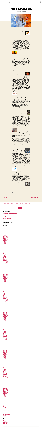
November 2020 (5, 300)
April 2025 (4, 244)
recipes (4, 413)
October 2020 (5, 301)
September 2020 (5, 302)
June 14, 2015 (24, 11)
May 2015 (4, 370)
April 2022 (4, 282)
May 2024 (4, 256)
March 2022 (4, 283)
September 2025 (5, 239)
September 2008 (5, 405)
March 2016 (4, 359)
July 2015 (4, 368)
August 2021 (5, 291)
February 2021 (5, 297)
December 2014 (5, 375)
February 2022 (5, 284)
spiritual (17, 192)
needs (15, 192)
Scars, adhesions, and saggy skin (8, 216)
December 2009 (5, 389)
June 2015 (4, 369)
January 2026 (5, 235)
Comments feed (5, 422)
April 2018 (4, 333)
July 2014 (4, 379)
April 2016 (4, 358)
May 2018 (4, 332)
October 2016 (5, 352)
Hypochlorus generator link (7, 218)
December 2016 (5, 350)
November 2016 (5, 351)
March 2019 (4, 321)
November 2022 (5, 275)
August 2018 (5, 329)
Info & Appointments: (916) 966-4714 (9, 203)
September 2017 (5, 340)
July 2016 (4, 355)
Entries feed (4, 421)
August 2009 (5, 393)
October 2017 (5, 339)
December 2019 (5, 312)
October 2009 (5, 391)
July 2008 (4, 407)
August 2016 (5, 354)
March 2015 (4, 372)
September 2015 (5, 366)
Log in (3, 420)
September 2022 (5, 277)
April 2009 (4, 397)
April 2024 (4, 257)
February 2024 (5, 259)
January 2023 (5, 273)
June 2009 (4, 395)
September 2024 (5, 252)
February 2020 (5, 310)
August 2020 (5, 303)
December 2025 (5, 236)
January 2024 (5, 260)
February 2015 (5, 373)
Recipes (30, 1)
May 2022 (4, 281)
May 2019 (4, 319)
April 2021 (4, 295)
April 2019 (4, 320)
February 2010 (5, 388)
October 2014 (5, 376)
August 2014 (5, 378)
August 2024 (5, 253)
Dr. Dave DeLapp (19, 11)
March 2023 (4, 271)
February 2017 (5, 348)
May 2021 (4, 294)
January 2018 (5, 336)
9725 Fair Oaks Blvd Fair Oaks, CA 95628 (23, 203)
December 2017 (5, 337)
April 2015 (4, 371)
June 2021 (4, 293)
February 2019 (5, 322)
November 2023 (5, 262)
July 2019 (4, 317)
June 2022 (4, 280)
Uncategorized (5, 415)
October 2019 (5, 314)
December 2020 (5, 299)
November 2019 (5, 313)
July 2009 (4, 394)
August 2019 (5, 316)
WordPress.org (5, 423)
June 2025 (4, 242)
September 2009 (5, 392)
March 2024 (4, 258)
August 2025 (5, 240)
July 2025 (4, 241)
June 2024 (4, 255)
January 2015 (5, 374)
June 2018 (4, 331)
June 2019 (4, 318)
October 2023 (5, 263)
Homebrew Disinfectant (6, 219)
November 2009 (5, 390)
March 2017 (4, 347)
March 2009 (4, 398)
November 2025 (5, 237)
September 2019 (5, 315)
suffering (19, 192)
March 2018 (4, 334)
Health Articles (26, 1)
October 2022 (5, 276)
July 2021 (4, 292)
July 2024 (4, 254)
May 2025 (4, 243)
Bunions (4, 215)
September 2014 (5, 377)
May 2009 (4, 396)
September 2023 (5, 264)
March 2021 (4, 296)
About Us (22, 1)
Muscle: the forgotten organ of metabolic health (10, 213)
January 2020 (5, 311)
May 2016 (4, 357)
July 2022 (4, 279)
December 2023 (5, 261)
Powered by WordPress (15, 428)
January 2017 (5, 349)
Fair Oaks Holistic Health (5, 1)
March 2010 (4, 387)
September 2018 (5, 328)
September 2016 (5, 353)
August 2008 (5, 406)
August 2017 (5, 341)
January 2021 (5, 298)
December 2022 (5, 274)
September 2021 (5, 290)
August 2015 (5, 367)
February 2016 (5, 360)
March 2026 (4, 233)
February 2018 (5, 335)
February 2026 (5, 234)
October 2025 (5, 238)
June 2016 (4, 356)
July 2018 (4, 330)
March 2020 (4, 309)
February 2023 (5, 272)
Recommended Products (34, 1)
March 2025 (4, 245)
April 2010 (4, 386)
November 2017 (5, 338)
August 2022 (5, 278)
